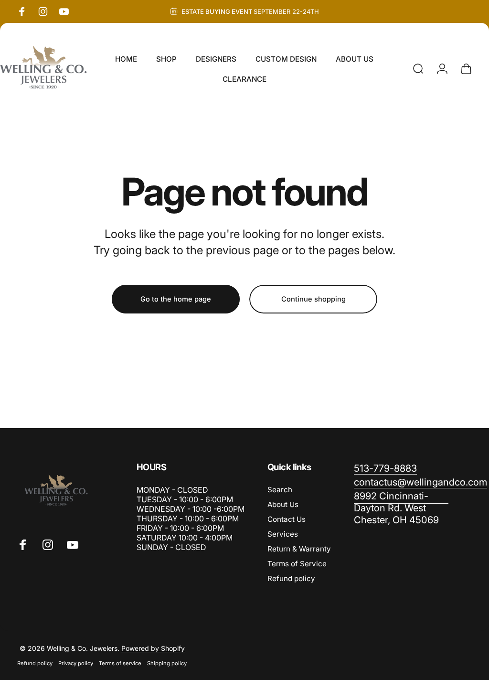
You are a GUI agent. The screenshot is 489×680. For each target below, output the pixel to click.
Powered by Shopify (153, 648)
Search (279, 489)
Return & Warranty (299, 548)
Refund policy (291, 578)
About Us (282, 504)
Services (282, 534)
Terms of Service (297, 563)
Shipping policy (167, 663)
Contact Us (286, 519)
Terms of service (120, 663)
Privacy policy (75, 663)
